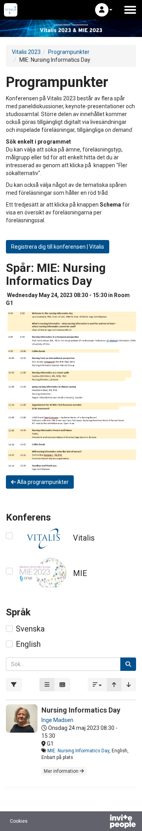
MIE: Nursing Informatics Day (78, 750)
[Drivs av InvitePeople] (102, 822)
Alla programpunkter (42, 482)
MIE (80, 573)
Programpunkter (69, 52)
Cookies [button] (19, 821)
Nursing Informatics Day (80, 710)
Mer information (62, 771)
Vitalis (84, 538)
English (28, 644)
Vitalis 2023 (26, 52)
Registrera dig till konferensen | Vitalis (57, 247)
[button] (103, 10)
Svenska (30, 628)
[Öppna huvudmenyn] (130, 10)
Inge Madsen (57, 720)
